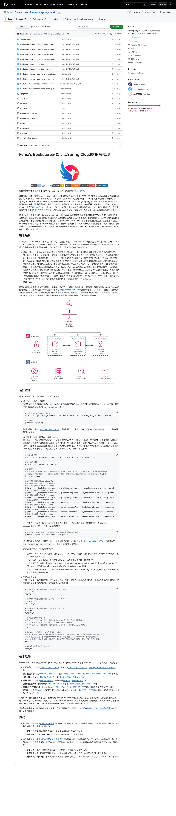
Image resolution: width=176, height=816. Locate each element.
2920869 (96, 34)
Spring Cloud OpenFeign (60, 687)
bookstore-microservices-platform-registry (37, 84)
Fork (151, 12)
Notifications (136, 12)
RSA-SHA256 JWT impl (69, 44)
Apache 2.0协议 (47, 723)
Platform (15, 4)
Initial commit (65, 39)
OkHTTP (82, 690)
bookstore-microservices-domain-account (36, 44)
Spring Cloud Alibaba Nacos (102, 667)
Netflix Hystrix (46, 680)
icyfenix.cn (135, 38)
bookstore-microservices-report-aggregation (38, 89)
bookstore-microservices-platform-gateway (37, 79)
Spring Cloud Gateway (70, 677)
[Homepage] (6, 4)
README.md (25, 108)
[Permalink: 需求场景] (17, 235)
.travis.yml (24, 99)
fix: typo (63, 108)
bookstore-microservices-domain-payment (37, 49)
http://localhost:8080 (49, 429)
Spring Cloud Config (49, 667)
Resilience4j (77, 680)
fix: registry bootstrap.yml (70, 84)
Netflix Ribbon (52, 684)
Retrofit (39, 690)
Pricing (84, 4)
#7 (45, 34)
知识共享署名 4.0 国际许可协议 (53, 739)
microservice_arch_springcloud (36, 12)
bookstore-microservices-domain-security (36, 54)
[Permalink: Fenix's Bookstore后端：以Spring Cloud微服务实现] (17, 154)
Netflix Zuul (45, 677)
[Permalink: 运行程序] (17, 390)
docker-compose (52, 407)
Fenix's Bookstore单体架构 (99, 708)
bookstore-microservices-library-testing (35, 69)
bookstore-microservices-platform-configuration (39, 74)
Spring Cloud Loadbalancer (80, 684)
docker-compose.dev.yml (30, 113)
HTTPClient (93, 690)
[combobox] (94, 26)
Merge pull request (35, 34)
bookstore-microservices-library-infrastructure (38, 64)
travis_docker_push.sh (29, 138)
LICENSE (23, 103)
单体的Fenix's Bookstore (70, 289)
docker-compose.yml (28, 118)
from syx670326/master (55, 34)
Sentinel (66, 680)
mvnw (22, 123)
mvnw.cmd (24, 128)
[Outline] (120, 145)
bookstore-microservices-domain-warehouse (37, 59)
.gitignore (24, 94)
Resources (41, 4)
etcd (109, 673)
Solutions (27, 4)
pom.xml (23, 133)
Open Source (56, 4)
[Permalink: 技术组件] (17, 656)
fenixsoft (12, 12)
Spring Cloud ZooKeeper (94, 673)
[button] (117, 413)
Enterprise (72, 4)
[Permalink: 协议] (17, 717)
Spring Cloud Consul (77, 667)
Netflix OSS (37, 207)
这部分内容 (79, 191)
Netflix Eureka (46, 673)
